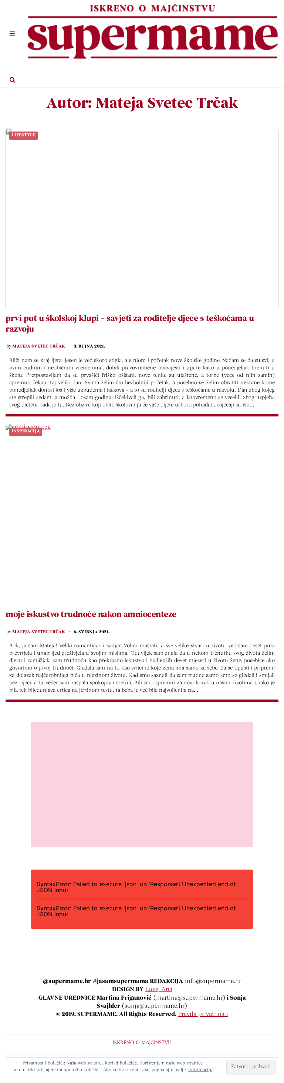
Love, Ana (158, 990)
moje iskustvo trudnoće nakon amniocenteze (91, 615)
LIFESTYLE (23, 135)
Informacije (200, 1070)
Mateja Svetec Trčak (38, 346)
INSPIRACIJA (25, 431)
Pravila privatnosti (203, 1014)
